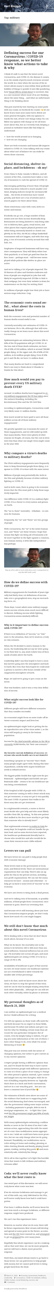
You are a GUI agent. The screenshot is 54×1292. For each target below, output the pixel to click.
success (32, 1280)
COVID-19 (29, 1278)
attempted (44, 1234)
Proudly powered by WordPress (15, 1289)
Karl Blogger (12, 6)
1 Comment (10, 1282)
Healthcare (42, 1275)
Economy (24, 1275)
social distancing (22, 1280)
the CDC (16, 1234)
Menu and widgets (47, 8)
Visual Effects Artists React (21, 92)
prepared (17, 1237)
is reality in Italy (36, 826)
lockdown (37, 1278)
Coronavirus (20, 1278)
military (43, 1278)
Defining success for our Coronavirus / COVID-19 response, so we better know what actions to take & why (26, 60)
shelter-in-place (9, 1280)
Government (32, 1275)
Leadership (8, 1278)
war (37, 1280)
